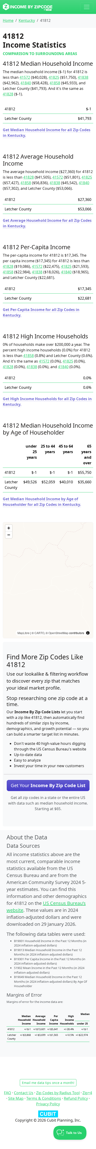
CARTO (39, 633)
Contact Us (23, 1092)
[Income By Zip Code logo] (27, 7)
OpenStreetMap (58, 633)
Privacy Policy (48, 1103)
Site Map (16, 1098)
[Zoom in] (8, 528)
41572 (25, 77)
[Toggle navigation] (86, 7)
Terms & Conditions (43, 1098)
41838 (83, 77)
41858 (55, 82)
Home (8, 20)
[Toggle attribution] (88, 633)
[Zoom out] (8, 534)
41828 (8, 94)
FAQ (7, 1092)
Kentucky (27, 20)
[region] (48, 580)
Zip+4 (87, 1092)
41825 (54, 77)
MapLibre (23, 633)
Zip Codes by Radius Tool (58, 1092)
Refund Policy (76, 1098)
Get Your (48, 785)
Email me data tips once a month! (48, 1082)
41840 (26, 82)
